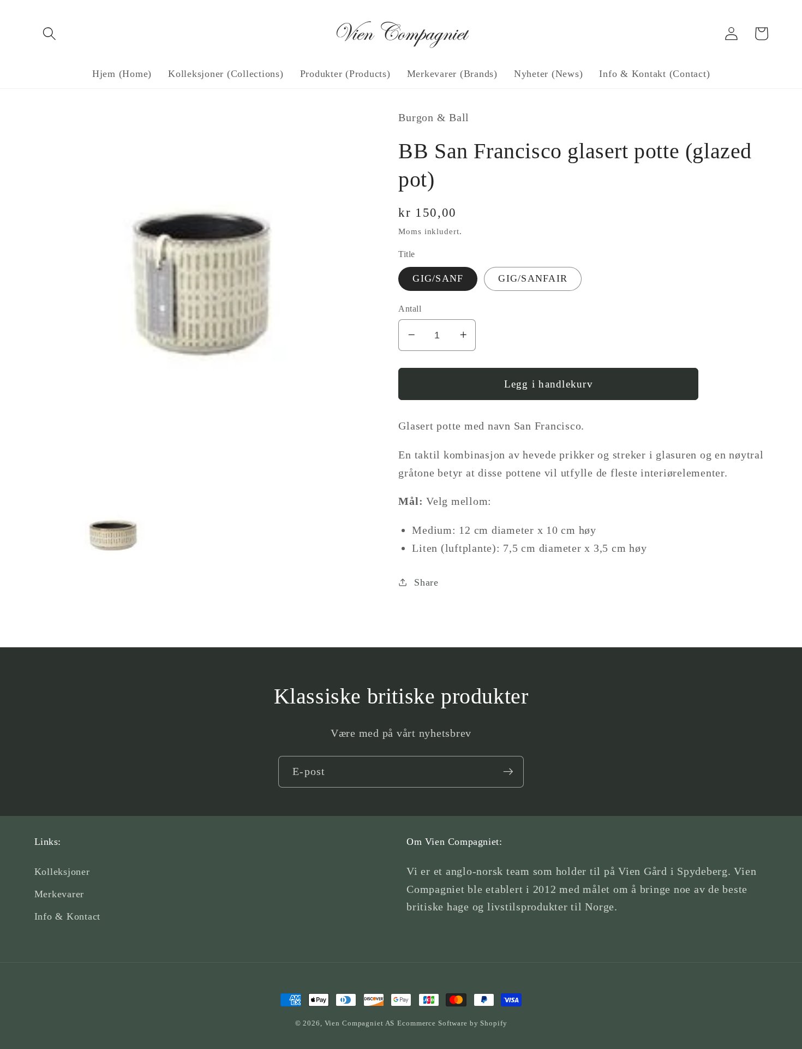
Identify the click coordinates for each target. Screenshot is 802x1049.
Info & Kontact (67, 916)
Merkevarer (59, 894)
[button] (49, 34)
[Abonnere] (508, 772)
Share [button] (426, 581)
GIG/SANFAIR (532, 278)
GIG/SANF (437, 278)
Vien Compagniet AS (360, 1023)
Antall (409, 308)
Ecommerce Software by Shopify (452, 1023)
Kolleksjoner (62, 871)
